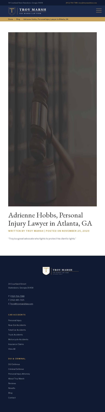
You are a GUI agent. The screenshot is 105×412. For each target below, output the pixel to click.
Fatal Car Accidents (17, 330)
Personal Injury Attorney (19, 374)
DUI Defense (14, 364)
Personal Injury (14, 320)
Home (10, 19)
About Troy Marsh (16, 378)
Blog (18, 19)
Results (11, 388)
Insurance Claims (16, 344)
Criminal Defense (16, 369)
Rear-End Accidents (17, 325)
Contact (12, 397)
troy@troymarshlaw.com (88, 3)
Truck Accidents (15, 334)
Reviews (12, 383)
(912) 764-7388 (72, 3)
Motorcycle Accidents (18, 339)
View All (11, 349)
